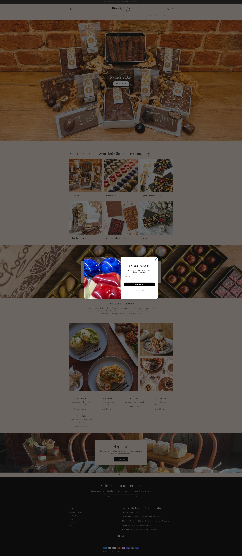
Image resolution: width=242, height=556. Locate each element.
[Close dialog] (156, 259)
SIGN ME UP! (139, 284)
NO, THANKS (139, 290)
